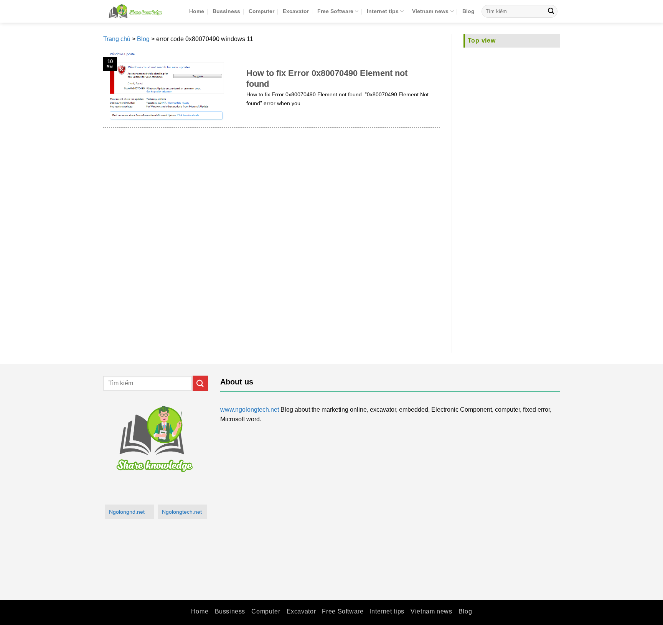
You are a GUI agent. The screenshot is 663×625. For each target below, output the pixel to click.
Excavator (296, 11)
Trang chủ (116, 39)
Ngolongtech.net (182, 512)
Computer (261, 11)
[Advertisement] (511, 195)
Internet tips (383, 11)
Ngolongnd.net (127, 512)
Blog (468, 11)
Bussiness (226, 11)
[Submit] (550, 11)
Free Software (335, 11)
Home (196, 11)
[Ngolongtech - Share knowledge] (140, 11)
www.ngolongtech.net (249, 409)
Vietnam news (430, 11)
